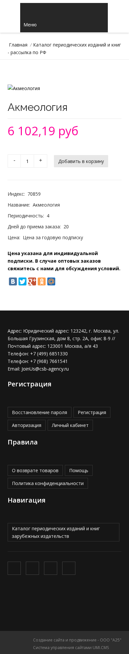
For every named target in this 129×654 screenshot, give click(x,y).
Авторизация (26, 425)
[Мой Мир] (51, 281)
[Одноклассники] (42, 281)
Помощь (78, 470)
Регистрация (92, 412)
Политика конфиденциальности (48, 483)
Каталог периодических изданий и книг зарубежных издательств (56, 532)
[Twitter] (22, 281)
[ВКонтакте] (13, 281)
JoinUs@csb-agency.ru (45, 369)
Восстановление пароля (39, 412)
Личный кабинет (70, 425)
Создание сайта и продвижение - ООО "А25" (77, 640)
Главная (18, 45)
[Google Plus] (32, 281)
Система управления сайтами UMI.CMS (71, 647)
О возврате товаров (35, 470)
